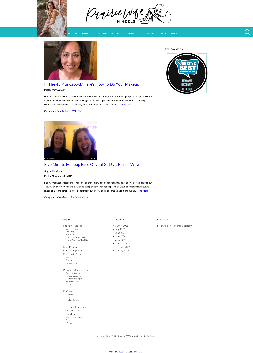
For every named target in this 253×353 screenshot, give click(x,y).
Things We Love (71, 310)
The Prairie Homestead (75, 307)
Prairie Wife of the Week (75, 237)
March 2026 (121, 243)
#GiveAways (63, 197)
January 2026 (122, 250)
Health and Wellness (74, 317)
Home (67, 33)
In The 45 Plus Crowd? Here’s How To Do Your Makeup (91, 84)
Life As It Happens (72, 225)
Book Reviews (71, 297)
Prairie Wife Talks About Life (77, 240)
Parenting (70, 232)
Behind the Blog (72, 229)
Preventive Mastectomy (153, 33)
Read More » (127, 104)
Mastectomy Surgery (74, 278)
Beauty (60, 111)
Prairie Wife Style (74, 111)
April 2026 (120, 239)
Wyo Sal (69, 323)
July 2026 (120, 229)
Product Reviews (72, 300)
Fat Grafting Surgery (74, 276)
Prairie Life (70, 234)
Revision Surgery (72, 281)
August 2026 (121, 225)
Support (69, 284)
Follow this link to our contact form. (174, 225)
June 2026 (120, 232)
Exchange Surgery (73, 273)
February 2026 (122, 247)
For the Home (71, 263)
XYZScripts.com (139, 352)
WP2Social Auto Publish (116, 352)
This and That (70, 314)
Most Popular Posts (73, 247)
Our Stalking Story (72, 250)
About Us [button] (174, 33)
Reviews (67, 291)
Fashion (69, 260)
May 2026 (120, 236)
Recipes (120, 33)
